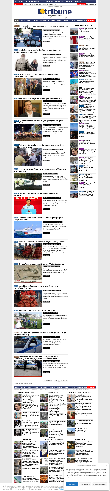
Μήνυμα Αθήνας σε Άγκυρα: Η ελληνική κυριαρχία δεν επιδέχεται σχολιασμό (57, 443)
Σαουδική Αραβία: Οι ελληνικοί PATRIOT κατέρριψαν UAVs (81, 430)
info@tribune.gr (91, 4)
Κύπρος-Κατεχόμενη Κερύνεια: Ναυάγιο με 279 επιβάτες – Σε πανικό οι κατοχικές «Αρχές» (87, 126)
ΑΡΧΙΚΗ (17, 20)
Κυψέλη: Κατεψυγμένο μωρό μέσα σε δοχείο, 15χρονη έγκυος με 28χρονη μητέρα (87, 47)
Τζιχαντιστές (77, 1)
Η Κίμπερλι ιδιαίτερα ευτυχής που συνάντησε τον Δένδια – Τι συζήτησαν (83, 413)
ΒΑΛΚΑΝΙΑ (27, 439)
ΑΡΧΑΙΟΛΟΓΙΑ (80, 439)
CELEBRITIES (67, 20)
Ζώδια (50, 23)
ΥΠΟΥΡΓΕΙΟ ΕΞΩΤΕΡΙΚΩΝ (53, 439)
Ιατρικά (68, 23)
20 (54, 380)
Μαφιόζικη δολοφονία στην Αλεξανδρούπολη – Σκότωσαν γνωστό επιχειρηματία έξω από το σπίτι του (37, 358)
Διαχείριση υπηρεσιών (71, 479)
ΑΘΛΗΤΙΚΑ (80, 20)
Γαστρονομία (56, 23)
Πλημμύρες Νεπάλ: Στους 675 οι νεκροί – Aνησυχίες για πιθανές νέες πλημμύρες (87, 185)
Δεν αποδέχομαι (85, 484)
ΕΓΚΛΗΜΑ (35, 20)
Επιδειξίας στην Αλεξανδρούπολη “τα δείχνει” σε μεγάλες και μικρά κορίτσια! (37, 51)
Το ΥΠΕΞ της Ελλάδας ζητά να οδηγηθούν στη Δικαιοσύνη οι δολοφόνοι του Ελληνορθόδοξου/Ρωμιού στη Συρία (57, 461)
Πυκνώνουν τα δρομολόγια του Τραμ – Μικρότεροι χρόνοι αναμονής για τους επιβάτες (87, 168)
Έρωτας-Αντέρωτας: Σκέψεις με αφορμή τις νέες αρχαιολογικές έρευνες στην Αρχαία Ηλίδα (84, 444)
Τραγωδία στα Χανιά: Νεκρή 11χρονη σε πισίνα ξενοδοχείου (86, 81)
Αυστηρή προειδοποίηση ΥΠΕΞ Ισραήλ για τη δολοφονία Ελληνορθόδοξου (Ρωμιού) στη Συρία (30, 432)
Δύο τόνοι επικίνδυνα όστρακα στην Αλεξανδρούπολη (42, 242)
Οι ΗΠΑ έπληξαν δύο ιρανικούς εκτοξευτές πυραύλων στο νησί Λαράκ (87, 55)
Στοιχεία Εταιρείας (28, 383)
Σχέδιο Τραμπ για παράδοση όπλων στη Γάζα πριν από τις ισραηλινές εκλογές (57, 423)
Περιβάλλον (85, 23)
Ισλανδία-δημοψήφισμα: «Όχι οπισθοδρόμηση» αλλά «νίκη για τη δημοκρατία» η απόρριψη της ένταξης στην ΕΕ (87, 74)
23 (61, 380)
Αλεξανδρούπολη (55, 15)
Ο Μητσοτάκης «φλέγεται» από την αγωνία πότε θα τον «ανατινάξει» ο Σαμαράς (87, 134)
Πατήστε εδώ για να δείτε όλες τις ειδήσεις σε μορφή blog (40, 4)
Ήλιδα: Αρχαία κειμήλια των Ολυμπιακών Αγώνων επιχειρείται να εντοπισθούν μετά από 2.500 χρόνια (83, 461)
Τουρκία (27, 1)
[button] (106, 466)
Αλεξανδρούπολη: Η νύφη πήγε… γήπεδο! (37, 310)
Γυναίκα (63, 23)
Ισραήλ (21, 1)
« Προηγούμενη (46, 380)
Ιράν (16, 1)
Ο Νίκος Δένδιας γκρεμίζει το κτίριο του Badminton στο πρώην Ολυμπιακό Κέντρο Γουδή (84, 423)
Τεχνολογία (78, 23)
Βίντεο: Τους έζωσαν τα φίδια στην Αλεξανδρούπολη (41, 264)
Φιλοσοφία (33, 23)
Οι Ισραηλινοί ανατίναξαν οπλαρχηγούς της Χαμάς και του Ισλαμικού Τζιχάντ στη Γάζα (57, 415)
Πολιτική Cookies (86, 488)
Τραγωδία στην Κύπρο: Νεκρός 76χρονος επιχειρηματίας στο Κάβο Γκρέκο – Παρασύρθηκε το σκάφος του (86, 160)
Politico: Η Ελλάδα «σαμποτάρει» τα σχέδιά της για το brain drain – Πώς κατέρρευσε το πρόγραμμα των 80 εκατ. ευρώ (30, 424)
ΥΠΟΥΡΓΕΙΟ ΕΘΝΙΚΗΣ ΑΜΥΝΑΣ (80, 392)
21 (56, 380)
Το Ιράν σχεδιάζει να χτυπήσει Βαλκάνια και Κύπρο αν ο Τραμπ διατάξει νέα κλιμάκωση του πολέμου (30, 479)
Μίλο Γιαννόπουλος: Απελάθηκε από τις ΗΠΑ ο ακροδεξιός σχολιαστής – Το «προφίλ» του (87, 151)
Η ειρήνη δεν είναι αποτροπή (30, 468)
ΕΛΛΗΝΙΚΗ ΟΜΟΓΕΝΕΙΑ (27, 392)
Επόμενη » (65, 380)
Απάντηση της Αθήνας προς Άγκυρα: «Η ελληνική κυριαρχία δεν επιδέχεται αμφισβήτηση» (57, 452)
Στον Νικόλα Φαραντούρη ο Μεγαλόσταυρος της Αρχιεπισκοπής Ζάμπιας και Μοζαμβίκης (30, 415)
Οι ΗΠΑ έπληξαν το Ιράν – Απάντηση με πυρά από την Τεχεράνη (87, 38)
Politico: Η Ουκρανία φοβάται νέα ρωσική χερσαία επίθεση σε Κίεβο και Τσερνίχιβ (87, 143)
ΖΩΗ (85, 20)
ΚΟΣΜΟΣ (59, 20)
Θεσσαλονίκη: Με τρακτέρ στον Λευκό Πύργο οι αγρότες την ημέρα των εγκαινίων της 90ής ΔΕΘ (87, 193)
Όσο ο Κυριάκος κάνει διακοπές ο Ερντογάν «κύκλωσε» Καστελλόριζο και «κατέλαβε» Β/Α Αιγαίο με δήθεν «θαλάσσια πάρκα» (57, 478)
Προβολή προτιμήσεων (99, 484)
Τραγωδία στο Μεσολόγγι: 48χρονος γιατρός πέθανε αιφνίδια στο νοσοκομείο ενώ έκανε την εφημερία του (87, 177)
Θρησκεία (22, 23)
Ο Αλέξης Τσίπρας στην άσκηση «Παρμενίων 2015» (41, 99)
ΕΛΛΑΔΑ (29, 20)
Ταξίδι (72, 23)
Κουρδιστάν (35, 1)
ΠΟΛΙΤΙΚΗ (22, 20)
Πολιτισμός (40, 23)
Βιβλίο (45, 23)
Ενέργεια (69, 1)
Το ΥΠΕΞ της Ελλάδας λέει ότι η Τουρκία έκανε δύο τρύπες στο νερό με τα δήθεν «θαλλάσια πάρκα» (57, 469)
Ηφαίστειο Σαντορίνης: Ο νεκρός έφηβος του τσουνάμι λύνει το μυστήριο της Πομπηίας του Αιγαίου (84, 452)
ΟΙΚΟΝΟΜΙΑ (43, 20)
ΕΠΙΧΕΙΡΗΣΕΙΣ (52, 20)
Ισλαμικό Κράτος (59, 1)
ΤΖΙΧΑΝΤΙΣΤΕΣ (53, 392)
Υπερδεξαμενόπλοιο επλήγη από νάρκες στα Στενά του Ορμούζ (87, 30)
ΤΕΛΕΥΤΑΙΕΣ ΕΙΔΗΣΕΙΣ (83, 26)
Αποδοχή (72, 484)
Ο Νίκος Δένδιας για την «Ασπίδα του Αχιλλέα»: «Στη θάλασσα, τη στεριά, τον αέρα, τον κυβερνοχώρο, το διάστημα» (87, 109)
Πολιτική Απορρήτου (18, 383)
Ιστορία (27, 23)
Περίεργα (16, 23)
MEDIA (73, 20)
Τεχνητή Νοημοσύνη (46, 1)
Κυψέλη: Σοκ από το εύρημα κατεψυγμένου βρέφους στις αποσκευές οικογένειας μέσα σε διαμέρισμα (87, 65)
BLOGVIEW (91, 20)
